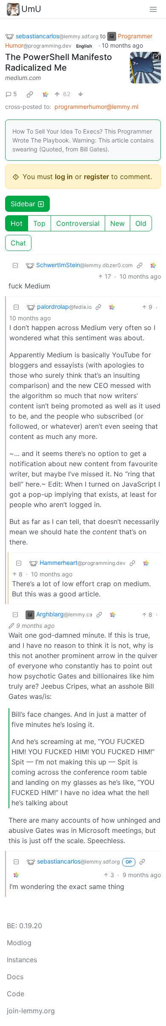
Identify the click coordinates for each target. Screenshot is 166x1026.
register (96, 176)
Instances (22, 959)
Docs (15, 976)
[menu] (153, 9)
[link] (30, 94)
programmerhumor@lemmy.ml (96, 106)
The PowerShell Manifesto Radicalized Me (58, 62)
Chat (18, 243)
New (117, 223)
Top (39, 223)
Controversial (78, 223)
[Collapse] (15, 265)
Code (15, 993)
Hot (17, 223)
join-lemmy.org (31, 1010)
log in (64, 176)
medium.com (23, 77)
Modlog (19, 942)
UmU (31, 9)
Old (140, 223)
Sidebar (23, 204)
